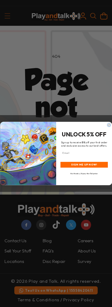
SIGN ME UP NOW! (84, 164)
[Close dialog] (109, 125)
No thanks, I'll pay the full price (84, 173)
